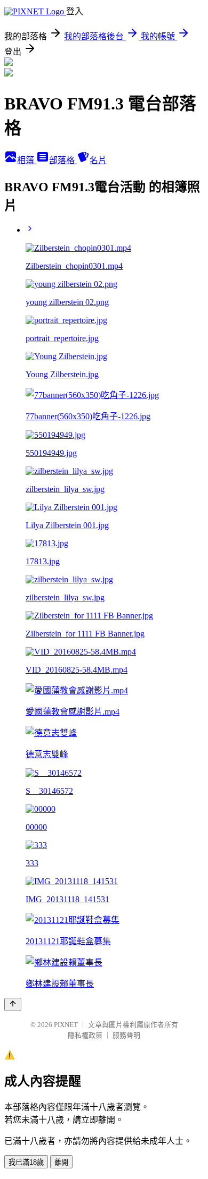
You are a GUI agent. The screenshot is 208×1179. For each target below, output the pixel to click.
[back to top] (12, 1004)
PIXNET (66, 1025)
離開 (61, 1162)
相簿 (26, 160)
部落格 (63, 160)
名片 (98, 160)
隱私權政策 (85, 1035)
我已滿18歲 (26, 1162)
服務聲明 (126, 1035)
